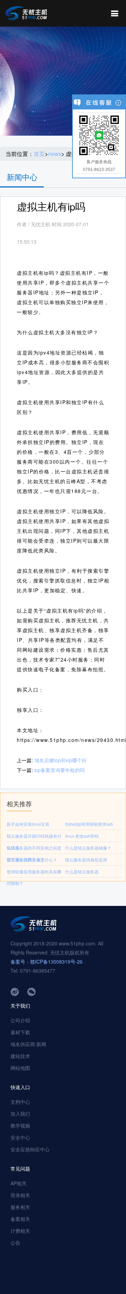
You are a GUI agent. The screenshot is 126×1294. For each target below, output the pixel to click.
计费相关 (20, 1230)
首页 (39, 154)
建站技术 (20, 1055)
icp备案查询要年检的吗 (59, 769)
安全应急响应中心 (30, 1149)
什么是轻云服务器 (82, 871)
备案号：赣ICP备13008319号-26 (46, 961)
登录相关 (20, 1195)
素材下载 (20, 1032)
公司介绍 (20, 1020)
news (54, 154)
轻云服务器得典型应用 (86, 860)
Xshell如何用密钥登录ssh (89, 824)
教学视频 (20, 1125)
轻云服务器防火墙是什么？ (32, 860)
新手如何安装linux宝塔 (28, 824)
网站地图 (20, 1067)
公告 (15, 1242)
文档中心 (20, 1101)
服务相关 (20, 1206)
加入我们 (20, 1113)
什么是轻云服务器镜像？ (88, 848)
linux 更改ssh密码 (82, 836)
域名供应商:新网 (28, 1044)
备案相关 (20, 1218)
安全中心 (20, 1137)
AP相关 (18, 1183)
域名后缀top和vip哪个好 (60, 760)
